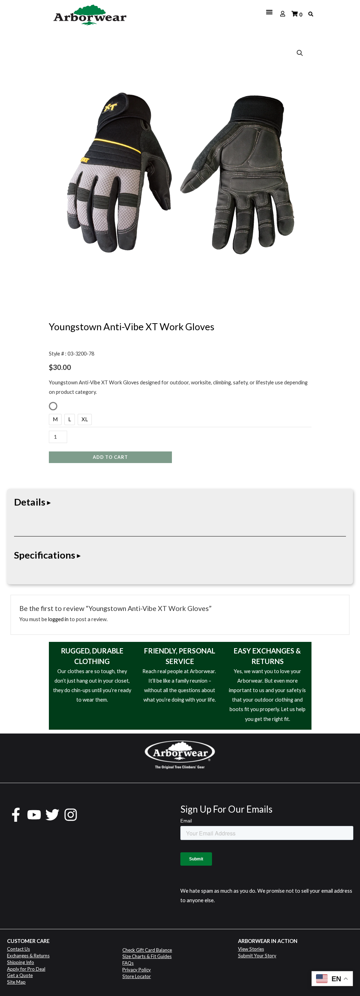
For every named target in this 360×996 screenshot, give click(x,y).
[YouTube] (34, 815)
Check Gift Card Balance (147, 950)
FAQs (128, 963)
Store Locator (136, 976)
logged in (58, 619)
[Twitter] (52, 815)
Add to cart (110, 457)
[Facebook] (16, 815)
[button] (300, 53)
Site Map (16, 982)
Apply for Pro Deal (26, 969)
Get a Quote (20, 975)
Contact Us (18, 949)
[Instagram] (71, 815)
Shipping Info (20, 962)
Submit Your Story (257, 955)
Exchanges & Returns (28, 955)
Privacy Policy (136, 969)
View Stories (251, 949)
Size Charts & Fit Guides (147, 956)
